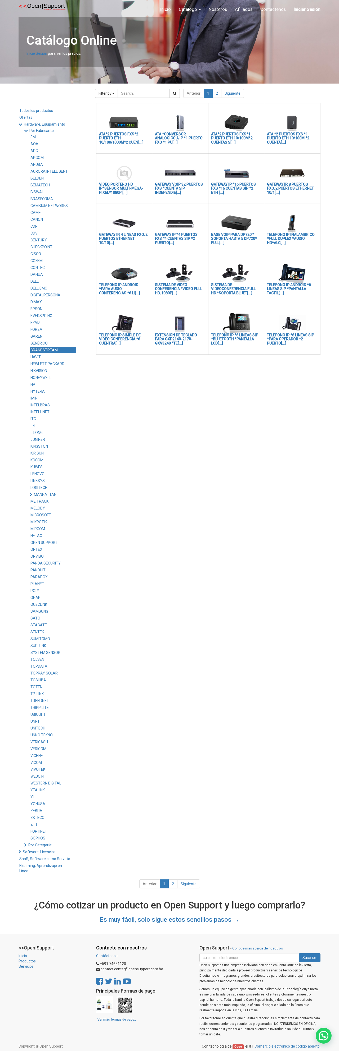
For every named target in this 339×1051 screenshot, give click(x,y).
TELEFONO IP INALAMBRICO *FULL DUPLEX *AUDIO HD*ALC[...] (291, 238)
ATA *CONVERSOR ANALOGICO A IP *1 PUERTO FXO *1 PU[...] (179, 138)
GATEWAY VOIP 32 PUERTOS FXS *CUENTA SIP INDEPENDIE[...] (179, 188)
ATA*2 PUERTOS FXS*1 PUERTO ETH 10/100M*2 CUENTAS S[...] (232, 138)
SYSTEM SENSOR (45, 652)
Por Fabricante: (42, 130)
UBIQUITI (37, 714)
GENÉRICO (39, 343)
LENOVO (37, 474)
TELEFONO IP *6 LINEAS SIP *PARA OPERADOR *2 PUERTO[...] (290, 339)
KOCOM (36, 460)
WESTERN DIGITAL (45, 783)
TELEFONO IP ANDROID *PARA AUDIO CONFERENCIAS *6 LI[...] (119, 289)
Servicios (26, 966)
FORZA (36, 329)
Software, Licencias (39, 852)
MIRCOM (37, 529)
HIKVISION (38, 371)
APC (34, 151)
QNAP (35, 597)
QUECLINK (38, 604)
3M (33, 137)
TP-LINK (37, 694)
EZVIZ (35, 322)
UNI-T (35, 721)
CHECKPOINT (41, 247)
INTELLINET (40, 412)
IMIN (34, 398)
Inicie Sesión (36, 53)
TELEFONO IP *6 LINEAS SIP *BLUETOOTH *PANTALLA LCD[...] (234, 339)
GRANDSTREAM (44, 350)
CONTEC (37, 267)
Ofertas (25, 117)
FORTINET (38, 831)
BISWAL (37, 192)
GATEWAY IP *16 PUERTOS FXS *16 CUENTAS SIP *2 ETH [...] (233, 188)
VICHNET (37, 756)
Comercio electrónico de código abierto (287, 1046)
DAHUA (36, 274)
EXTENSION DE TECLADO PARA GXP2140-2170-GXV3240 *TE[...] (176, 339)
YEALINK (37, 790)
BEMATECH (40, 185)
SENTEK (37, 632)
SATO (35, 618)
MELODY (37, 508)
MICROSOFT (40, 515)
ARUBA (36, 164)
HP (32, 384)
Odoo (238, 1046)
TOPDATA (38, 666)
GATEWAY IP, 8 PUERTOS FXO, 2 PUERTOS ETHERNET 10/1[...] (290, 188)
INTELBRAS (40, 405)
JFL (33, 426)
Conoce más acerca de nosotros (257, 948)
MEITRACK (39, 501)
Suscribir (309, 958)
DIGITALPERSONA (45, 295)
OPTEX (36, 549)
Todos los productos (36, 110)
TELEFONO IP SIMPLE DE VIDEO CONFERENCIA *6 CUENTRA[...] (120, 339)
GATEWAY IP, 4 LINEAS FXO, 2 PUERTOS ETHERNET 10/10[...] (123, 238)
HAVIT (35, 357)
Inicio (23, 956)
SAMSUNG (39, 611)
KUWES (36, 467)
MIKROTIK (38, 522)
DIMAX (36, 302)
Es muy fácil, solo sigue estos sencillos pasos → (169, 919)
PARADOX (39, 577)
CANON (36, 219)
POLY (34, 591)
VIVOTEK (37, 769)
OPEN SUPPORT (43, 542)
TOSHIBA (38, 680)
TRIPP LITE (39, 707)
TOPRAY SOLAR (44, 673)
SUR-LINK (38, 646)
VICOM (36, 762)
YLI (32, 797)
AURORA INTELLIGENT (49, 171)
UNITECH (37, 728)
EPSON (36, 309)
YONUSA (37, 804)
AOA (34, 144)
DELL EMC (38, 288)
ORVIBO (37, 556)
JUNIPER (37, 439)
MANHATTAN (45, 494)
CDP (34, 226)
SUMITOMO (40, 639)
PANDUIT (38, 570)
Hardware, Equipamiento (44, 124)
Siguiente (232, 93)
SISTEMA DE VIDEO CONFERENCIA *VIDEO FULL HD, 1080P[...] (178, 289)
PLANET (37, 584)
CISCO (35, 254)
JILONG (36, 432)
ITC (33, 419)
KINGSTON (39, 446)
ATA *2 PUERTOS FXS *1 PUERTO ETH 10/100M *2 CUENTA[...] (288, 138)
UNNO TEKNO (41, 735)
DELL (34, 281)
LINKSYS (37, 481)
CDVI (34, 233)
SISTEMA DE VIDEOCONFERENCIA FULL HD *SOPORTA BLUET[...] (233, 289)
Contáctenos (107, 956)
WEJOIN (37, 776)
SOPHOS (37, 838)
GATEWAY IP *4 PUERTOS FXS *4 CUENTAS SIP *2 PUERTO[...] (176, 238)
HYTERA (37, 391)
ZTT (34, 824)
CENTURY (38, 240)
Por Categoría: (40, 845)
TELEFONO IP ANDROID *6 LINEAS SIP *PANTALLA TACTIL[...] (289, 289)
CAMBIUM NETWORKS (49, 206)
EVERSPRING (41, 316)
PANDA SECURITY (45, 563)
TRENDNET (39, 701)
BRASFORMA (41, 199)
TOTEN (36, 687)
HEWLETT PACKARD (47, 364)
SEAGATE (38, 625)
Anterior (193, 93)
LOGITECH (38, 487)
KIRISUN (37, 453)
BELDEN (37, 178)
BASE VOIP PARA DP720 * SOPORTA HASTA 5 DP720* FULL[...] (234, 238)
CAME (35, 212)
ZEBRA (36, 811)
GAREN (36, 336)
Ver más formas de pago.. (116, 1019)
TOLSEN (37, 659)
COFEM (36, 261)
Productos (27, 961)
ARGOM (37, 157)
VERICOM (38, 749)
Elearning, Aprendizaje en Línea (40, 868)
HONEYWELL (40, 377)
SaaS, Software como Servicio (44, 859)
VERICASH (39, 742)
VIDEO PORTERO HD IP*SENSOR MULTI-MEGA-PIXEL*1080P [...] (121, 188)
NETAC (36, 536)
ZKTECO (37, 817)
